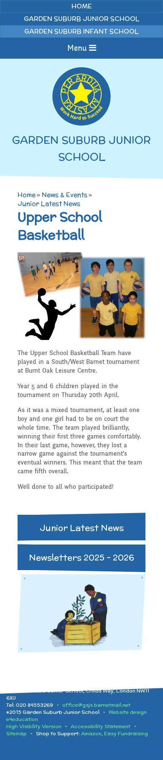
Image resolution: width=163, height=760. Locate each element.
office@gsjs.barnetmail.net (96, 704)
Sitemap (16, 733)
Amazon (91, 733)
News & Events (64, 194)
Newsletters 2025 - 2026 (81, 557)
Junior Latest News (49, 203)
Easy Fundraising (126, 733)
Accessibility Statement (100, 726)
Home (27, 194)
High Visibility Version (33, 726)
